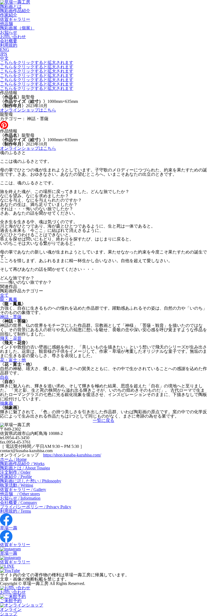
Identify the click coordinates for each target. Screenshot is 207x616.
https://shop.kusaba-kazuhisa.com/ (72, 455)
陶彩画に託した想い (30, 481)
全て (4, 295)
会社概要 (8, 41)
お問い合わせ (13, 36)
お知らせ (8, 32)
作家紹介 (8, 15)
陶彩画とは (11, 6)
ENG (4, 49)
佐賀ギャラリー (15, 19)
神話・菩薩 (11, 316)
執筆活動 (16, 485)
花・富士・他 (13, 360)
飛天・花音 (11, 338)
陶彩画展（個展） (17, 28)
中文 (4, 58)
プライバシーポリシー (35, 507)
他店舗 (6, 23)
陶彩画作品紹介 (15, 10)
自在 (4, 377)
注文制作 (15, 472)
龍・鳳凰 (8, 299)
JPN (3, 54)
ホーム (13, 459)
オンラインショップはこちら (28, 110)
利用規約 (8, 45)
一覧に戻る (103, 420)
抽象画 (6, 403)
